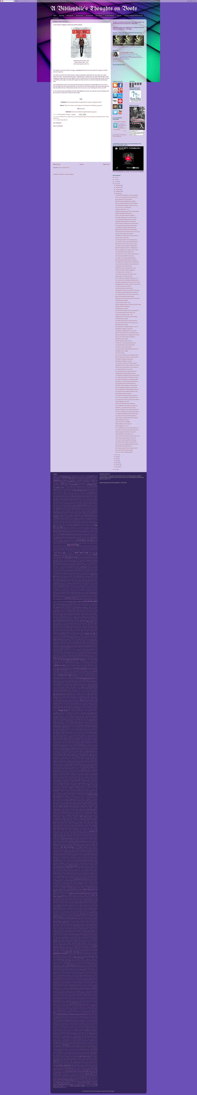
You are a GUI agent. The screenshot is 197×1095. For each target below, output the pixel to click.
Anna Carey (80, 518)
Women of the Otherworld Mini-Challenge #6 (125, 270)
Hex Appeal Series (70, 693)
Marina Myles (90, 809)
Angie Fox (82, 516)
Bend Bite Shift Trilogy (74, 538)
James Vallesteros (93, 717)
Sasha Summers (83, 914)
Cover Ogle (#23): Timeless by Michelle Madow (125, 258)
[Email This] (79, 114)
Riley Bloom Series (68, 898)
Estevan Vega (63, 650)
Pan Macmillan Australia (62, 864)
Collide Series (62, 596)
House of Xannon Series (57, 700)
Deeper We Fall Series (75, 620)
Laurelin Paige (79, 774)
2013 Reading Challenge (120, 121)
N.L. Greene (89, 839)
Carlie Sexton (79, 571)
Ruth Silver (77, 903)
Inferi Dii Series (85, 709)
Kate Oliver (66, 751)
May (117, 458)
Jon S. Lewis (69, 735)
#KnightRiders (64, 480)
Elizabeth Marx (93, 640)
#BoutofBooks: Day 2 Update (121, 338)
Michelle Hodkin (81, 826)
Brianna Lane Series (63, 560)
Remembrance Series (72, 895)
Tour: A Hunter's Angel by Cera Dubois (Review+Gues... (127, 355)
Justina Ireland (83, 116)
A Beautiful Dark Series (80, 487)
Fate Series (95, 658)
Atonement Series (66, 527)
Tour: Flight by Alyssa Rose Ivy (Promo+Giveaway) (126, 320)
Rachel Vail (59, 886)
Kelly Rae (89, 757)
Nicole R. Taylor (57, 850)
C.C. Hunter (59, 566)
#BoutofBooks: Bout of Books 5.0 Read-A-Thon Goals (127, 365)
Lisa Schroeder (76, 787)
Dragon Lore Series (75, 630)
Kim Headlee (60, 761)
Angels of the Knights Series (74, 516)
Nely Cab (66, 845)
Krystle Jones (73, 767)
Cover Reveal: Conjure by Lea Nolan (123, 286)
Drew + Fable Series (70, 633)
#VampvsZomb (55, 484)
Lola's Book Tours (83, 790)
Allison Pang (82, 503)
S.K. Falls (90, 905)
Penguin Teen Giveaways (63, 870)
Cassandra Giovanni (58, 576)
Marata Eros (93, 805)
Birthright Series (94, 541)
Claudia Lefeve (85, 593)
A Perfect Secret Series (57, 490)
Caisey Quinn (82, 567)
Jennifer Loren (83, 726)
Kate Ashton (80, 748)
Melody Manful (64, 822)
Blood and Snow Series (82, 546)
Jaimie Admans (78, 717)
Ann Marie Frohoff (63, 518)
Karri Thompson (88, 745)
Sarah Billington (93, 911)
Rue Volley (71, 902)
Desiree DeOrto (70, 623)
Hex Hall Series (77, 693)
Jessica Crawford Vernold (70, 729)
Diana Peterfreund (91, 626)
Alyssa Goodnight (73, 505)
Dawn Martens (87, 614)
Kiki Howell (85, 760)
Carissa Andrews (72, 571)
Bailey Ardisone (79, 530)
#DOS (95, 477)
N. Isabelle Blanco (82, 839)
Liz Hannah (92, 789)
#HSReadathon (56, 480)
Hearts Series (90, 685)
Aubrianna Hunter (74, 527)
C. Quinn (88, 564)
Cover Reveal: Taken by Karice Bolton (123, 347)
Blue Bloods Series (71, 549)
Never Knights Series (93, 845)
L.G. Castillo (82, 768)
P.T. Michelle (60, 863)
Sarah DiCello (67, 912)
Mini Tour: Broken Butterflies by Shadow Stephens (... (126, 203)
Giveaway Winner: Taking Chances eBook (124, 233)
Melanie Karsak (82, 818)
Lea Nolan (91, 777)
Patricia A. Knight (90, 866)
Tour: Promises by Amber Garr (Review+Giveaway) (126, 363)
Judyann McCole (82, 736)
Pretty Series (59, 877)
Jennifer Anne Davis (92, 723)
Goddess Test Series (63, 677)
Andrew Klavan (71, 512)
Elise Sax (73, 639)
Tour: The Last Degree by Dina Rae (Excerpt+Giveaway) (127, 411)
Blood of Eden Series (66, 548)
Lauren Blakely (94, 774)
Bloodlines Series (56, 549)
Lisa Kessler (81, 786)
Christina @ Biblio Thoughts (127, 52)
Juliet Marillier (55, 739)
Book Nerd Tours (73, 551)
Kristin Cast (68, 765)
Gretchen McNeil (83, 680)
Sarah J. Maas (79, 912)
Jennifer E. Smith (89, 725)
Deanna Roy (62, 617)
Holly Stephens (72, 697)
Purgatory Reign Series (73, 882)
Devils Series (79, 624)
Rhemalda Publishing (67, 896)
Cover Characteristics (68, 601)
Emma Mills (66, 646)
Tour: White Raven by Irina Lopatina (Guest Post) (125, 371)
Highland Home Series (81, 694)
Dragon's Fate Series (84, 630)
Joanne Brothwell (62, 733)
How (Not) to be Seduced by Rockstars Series (71, 700)
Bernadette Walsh (83, 538)
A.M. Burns (85, 492)
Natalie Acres (79, 842)
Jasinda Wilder (68, 720)
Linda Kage (67, 784)
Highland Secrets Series (57, 696)
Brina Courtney (70, 561)
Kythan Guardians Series (67, 768)
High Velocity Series (72, 694)
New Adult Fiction (65, 847)
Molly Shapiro (56, 834)
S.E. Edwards (69, 905)
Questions (56, 883)
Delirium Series (64, 621)
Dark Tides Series (56, 613)
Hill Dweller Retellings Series (81, 696)
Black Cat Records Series (58, 543)
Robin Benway (62, 899)
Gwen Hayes (84, 681)
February (118, 464)
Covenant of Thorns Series (57, 601)
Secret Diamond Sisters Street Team (87, 917)
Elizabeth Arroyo (56, 640)
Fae (67, 655)
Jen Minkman (61, 723)
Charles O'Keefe (78, 582)
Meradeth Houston (82, 822)
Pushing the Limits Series (83, 882)
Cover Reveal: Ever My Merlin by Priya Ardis (124, 255)
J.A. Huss (85, 713)
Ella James (75, 642)
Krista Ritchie (67, 764)
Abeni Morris (67, 495)
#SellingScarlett (78, 481)
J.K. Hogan (56, 716)
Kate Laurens (88, 749)
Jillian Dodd (68, 732)
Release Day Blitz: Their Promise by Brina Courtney (126, 243)
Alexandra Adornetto (88, 500)
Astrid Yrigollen (74, 525)
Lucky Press (62, 797)
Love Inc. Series (64, 796)
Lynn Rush (95, 799)
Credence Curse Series (78, 603)
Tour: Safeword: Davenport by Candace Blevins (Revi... (127, 379)
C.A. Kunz (93, 564)
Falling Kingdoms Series (75, 656)
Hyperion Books (57, 703)
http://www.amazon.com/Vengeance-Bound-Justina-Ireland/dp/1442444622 (83, 105)
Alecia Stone (64, 500)
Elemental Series (73, 637)
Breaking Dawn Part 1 (60, 558)
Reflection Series (56, 893)
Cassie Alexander (90, 576)
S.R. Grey (63, 906)
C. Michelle (84, 564)
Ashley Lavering (69, 524)
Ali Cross (69, 502)
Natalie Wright (94, 842)
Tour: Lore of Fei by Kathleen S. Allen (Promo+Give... (126, 397)
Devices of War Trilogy (61, 624)
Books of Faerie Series (87, 554)
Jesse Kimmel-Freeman (86, 728)
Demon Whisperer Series (81, 621)
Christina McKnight (77, 587)
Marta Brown (79, 812)
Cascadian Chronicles (85, 574)
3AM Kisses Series (71, 487)
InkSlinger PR (62, 710)
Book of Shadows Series (83, 551)
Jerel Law (71, 728)
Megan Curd (76, 816)
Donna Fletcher (56, 630)
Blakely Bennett (93, 543)
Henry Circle (74, 691)
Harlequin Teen (76, 684)
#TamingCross (69, 483)
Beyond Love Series (69, 541)
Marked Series (93, 810)
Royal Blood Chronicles (64, 902)
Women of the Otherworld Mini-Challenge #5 (125, 336)
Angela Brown (66, 513)
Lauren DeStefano (64, 776)
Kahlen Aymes (81, 741)
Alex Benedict (70, 500)
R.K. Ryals (73, 883)
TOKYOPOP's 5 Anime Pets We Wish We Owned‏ (125, 407)
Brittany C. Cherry (86, 561)
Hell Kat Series (61, 691)
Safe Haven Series (93, 906)
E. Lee (96, 633)
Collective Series (56, 596)
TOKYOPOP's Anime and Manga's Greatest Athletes (126, 385)
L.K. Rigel (87, 768)
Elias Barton (87, 637)
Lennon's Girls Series (74, 781)
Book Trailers (92, 552)
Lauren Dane (57, 776)
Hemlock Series (68, 691)
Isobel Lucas (83, 712)
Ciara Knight (66, 590)
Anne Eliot (83, 519)
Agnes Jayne (67, 499)
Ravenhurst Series (62, 889)
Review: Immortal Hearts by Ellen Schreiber (124, 296)
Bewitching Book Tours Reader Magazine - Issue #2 (126, 326)
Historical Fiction (90, 696)
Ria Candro (92, 896)
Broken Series (77, 563)
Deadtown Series (93, 616)
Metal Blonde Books (91, 823)
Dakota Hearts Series (63, 607)
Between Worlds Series (72, 540)
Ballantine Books (86, 530)
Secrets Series (61, 918)
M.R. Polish (87, 802)
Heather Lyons (84, 687)
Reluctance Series (56, 895)
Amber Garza (75, 508)
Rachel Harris (69, 885)
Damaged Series (86, 607)
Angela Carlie (80, 513)
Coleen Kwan (80, 595)
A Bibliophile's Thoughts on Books (93, 9)
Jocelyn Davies (76, 733)
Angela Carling (85, 513)
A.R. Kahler (64, 493)
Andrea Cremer (84, 511)
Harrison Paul (58, 685)
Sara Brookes (55, 911)
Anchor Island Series (76, 511)
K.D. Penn (63, 741)
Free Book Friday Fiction (68, 668)
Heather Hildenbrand (61, 687)
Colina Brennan (93, 595)
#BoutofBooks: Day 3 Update (121, 324)
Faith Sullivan (91, 655)
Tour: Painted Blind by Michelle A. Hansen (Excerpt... (126, 205)
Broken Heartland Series (69, 563)
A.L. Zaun (79, 492)
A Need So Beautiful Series (91, 489)
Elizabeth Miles (56, 642)
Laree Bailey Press (88, 771)
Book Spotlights (69, 552)
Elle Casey (80, 642)
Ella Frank (70, 642)
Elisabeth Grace (93, 637)
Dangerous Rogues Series (76, 608)
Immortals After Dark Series (91, 706)
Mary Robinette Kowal (77, 813)
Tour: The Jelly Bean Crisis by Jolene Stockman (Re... (126, 405)
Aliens (92, 502)
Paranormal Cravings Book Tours (75, 864)
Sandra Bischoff (79, 909)
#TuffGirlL (94, 483)
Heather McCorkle (56, 688)
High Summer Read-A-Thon (59, 694)
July (116, 454)
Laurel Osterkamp (73, 774)
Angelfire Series (87, 515)
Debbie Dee (65, 619)
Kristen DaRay (74, 764)
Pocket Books (75, 874)
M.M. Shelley (75, 802)
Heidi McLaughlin (63, 690)
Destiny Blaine (90, 623)
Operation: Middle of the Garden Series (81, 858)
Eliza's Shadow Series (92, 639)
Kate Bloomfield (94, 748)
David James (74, 614)
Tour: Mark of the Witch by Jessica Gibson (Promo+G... (127, 429)
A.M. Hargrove (91, 492)
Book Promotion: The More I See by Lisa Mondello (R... (127, 310)
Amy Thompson (94, 509)
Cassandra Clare (93, 574)
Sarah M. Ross (93, 912)
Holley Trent (60, 697)
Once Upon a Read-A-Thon (77, 857)
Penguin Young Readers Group (74, 870)
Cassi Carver (84, 576)
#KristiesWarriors (72, 480)
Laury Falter (74, 777)
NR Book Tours (57, 854)
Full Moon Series (63, 671)
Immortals (83, 706)
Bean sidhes (82, 534)
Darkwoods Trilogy (88, 613)
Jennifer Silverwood (56, 728)
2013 (57, 116)
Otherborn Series (63, 860)
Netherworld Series (85, 845)
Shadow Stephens (62, 922)
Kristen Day (80, 764)
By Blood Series (70, 564)
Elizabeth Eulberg (63, 640)
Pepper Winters (93, 870)
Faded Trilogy (62, 655)
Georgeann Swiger (82, 672)
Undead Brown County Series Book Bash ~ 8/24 (125, 268)
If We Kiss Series (64, 704)
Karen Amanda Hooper (76, 742)
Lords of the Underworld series (89, 792)
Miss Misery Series (62, 832)
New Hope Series (93, 847)
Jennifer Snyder (65, 728)
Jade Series (64, 717)
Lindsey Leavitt (57, 786)
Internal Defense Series (80, 710)
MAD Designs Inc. (56, 803)
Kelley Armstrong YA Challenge (86, 755)
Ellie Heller (75, 643)
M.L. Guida (63, 802)
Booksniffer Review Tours (71, 555)
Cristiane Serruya (60, 604)
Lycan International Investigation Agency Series (70, 799)
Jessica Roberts (63, 730)
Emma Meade (60, 646)
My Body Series (85, 838)
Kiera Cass (73, 760)
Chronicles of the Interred (57, 590)
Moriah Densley (77, 835)
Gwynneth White (91, 681)
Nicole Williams (71, 850)
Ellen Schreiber (63, 643)
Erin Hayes (72, 649)
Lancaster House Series (79, 771)
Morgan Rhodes (63, 835)
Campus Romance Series (71, 570)
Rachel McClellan (91, 885)
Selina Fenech (76, 918)
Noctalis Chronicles (62, 853)
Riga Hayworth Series (60, 898)
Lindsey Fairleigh (94, 784)
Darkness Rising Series (65, 613)
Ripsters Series (76, 898)
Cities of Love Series (61, 592)
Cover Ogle (78, 601)
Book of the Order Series (93, 551)
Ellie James (80, 643)
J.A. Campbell (68, 713)
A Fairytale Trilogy (66, 489)
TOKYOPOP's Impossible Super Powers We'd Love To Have (127, 282)
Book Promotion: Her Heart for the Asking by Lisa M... (127, 332)
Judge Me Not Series (63, 736)
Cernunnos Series (82, 580)
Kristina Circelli (75, 765)
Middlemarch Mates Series (88, 828)
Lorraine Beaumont (70, 793)
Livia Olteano (69, 789)
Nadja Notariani (86, 841)
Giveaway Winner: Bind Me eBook (122, 306)
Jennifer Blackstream (65, 725)
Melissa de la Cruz (71, 819)
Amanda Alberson (90, 505)
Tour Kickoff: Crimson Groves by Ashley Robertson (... (126, 241)
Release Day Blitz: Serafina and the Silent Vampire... (126, 229)
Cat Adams (73, 577)
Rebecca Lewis (85, 890)
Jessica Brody (62, 729)
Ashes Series (55, 524)
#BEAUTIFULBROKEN (56, 477)
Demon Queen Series (71, 621)
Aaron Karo (79, 493)
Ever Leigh (73, 653)
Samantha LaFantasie (92, 908)
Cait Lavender (88, 567)
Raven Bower (55, 889)
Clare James (68, 593)
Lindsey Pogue (63, 786)
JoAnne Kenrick (69, 733)
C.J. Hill (87, 566)
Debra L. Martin (87, 619)
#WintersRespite (74, 484)
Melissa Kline (91, 819)
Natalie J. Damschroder (87, 842)
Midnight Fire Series (64, 829)
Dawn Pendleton (60, 616)
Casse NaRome (77, 576)
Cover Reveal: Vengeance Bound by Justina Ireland (126, 225)
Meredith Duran (71, 823)
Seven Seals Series (90, 919)
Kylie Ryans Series (87, 767)
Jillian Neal (74, 732)
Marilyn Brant (68, 809)
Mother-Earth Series (93, 835)
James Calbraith (85, 717)
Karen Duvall (62, 744)
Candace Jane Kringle (88, 570)
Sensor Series (90, 918)
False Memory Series (92, 656)
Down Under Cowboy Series (65, 630)
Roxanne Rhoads (94, 901)
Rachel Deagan (55, 885)
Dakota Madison (78, 607)
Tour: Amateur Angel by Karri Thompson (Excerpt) (126, 448)
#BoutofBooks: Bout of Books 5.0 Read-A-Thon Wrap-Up (127, 284)
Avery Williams (66, 528)
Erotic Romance (86, 649)
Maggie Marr (79, 803)
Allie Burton (61, 503)
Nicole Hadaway (94, 848)
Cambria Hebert (78, 568)
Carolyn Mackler (91, 573)
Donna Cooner (93, 629)
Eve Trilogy (68, 653)
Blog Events (70, 116)
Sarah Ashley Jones (78, 911)
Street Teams (98, 15)
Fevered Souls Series (58, 661)
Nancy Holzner (59, 842)
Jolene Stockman (63, 735)
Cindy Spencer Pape (73, 590)
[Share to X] (82, 114)
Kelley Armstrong (74, 755)
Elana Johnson (78, 636)
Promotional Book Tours (78, 879)
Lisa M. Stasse (87, 786)
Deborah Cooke (72, 619)
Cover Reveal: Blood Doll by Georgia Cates (124, 251)
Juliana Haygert (63, 738)
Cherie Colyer (90, 583)
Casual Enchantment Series (64, 577)
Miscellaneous (92, 831)
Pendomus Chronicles (89, 869)
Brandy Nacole (91, 557)
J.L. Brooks (65, 716)
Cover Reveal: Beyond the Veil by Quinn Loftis (125, 312)
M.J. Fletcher (89, 800)
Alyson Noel (65, 505)
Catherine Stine (62, 579)
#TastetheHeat (75, 483)
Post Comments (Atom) (64, 167)
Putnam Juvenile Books (93, 882)
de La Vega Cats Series (75, 616)
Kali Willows (55, 742)
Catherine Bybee (56, 579)
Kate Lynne (61, 751)
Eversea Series (93, 653)
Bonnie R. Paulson (66, 551)
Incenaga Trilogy (59, 709)
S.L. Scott (95, 905)
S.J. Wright (80, 905)
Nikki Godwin (76, 851)
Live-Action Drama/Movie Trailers (59, 789)
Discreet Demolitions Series (85, 627)
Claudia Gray (79, 593)
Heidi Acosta (55, 690)
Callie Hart (94, 567)
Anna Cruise (85, 518)
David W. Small (80, 614)
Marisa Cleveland (62, 810)
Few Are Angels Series (67, 661)
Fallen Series (67, 656)
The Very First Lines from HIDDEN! (122, 421)
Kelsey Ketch (61, 758)
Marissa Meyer (75, 810)
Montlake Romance (87, 834)
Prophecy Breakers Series (91, 879)
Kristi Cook (93, 764)
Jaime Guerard (71, 717)
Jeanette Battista (92, 720)
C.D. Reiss (64, 566)
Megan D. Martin (83, 816)
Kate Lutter (55, 751)
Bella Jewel (67, 538)
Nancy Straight (72, 842)
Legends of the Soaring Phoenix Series (63, 780)
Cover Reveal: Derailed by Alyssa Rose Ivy (124, 288)
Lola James (77, 790)
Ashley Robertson (76, 524)
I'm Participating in (109, 15)
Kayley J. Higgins (89, 754)
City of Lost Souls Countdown (73, 592)
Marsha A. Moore (72, 812)
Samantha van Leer (65, 909)
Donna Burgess (87, 629)
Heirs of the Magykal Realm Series (75, 690)
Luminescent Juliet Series (90, 797)
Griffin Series (90, 680)
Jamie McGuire (69, 719)
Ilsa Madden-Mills (85, 704)
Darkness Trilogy (80, 613)
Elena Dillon (81, 637)
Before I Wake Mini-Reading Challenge (86, 537)
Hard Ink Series (57, 684)
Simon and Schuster (91, 116)
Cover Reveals (77, 116)
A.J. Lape (63, 492)
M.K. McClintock (57, 802)
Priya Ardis (88, 877)
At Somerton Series (82, 525)
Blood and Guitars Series (93, 545)
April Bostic (89, 521)
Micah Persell (60, 825)
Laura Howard (77, 773)
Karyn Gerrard (94, 745)
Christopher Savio (65, 589)
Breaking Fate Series (79, 558)
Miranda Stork (85, 831)
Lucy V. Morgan (75, 797)
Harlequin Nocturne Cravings (67, 684)
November (118, 187)
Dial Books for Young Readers (65, 626)
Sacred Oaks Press (80, 906)
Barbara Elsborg (94, 531)
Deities (81, 620)
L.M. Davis (92, 768)
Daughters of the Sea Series (64, 614)
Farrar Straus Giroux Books (67, 658)
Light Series (80, 783)
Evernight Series (87, 653)
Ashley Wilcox (84, 524)
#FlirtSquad (80, 478)
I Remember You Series (92, 703)
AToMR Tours (86, 64)
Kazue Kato (95, 754)
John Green (94, 733)
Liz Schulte (61, 790)
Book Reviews (58, 553)
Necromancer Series (81, 844)
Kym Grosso (95, 767)
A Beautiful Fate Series (91, 487)
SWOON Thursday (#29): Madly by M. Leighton (125, 201)
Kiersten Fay (79, 760)
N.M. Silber (94, 839)
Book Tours (79, 553)
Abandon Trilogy (85, 493)
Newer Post (56, 164)
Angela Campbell (73, 513)
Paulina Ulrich (59, 869)
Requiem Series (87, 895)
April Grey (94, 521)
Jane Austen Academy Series (78, 719)
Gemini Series (60, 672)
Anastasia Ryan (57, 511)
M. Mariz (73, 800)
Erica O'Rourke (66, 649)
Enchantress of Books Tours (90, 646)
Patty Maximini (89, 867)
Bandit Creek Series (63, 531)
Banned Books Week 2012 (85, 531)
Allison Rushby (88, 503)
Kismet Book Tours (72, 762)
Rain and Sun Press (80, 886)
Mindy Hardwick (86, 829)
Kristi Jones (55, 765)
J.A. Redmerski (92, 713)
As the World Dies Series (79, 522)
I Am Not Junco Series (83, 703)
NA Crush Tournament (57, 841)
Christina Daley (88, 586)
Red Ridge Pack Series (72, 892)
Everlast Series (79, 653)
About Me (61, 15)
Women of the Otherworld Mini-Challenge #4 (125, 403)
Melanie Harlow (76, 818)
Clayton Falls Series (93, 593)
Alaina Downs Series (90, 499)
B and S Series (78, 528)
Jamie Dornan (55, 719)
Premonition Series (86, 876)
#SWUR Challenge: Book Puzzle (122, 419)
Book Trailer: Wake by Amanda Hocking (124, 450)
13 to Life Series (65, 486)
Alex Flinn (76, 500)
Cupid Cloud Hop (87, 604)
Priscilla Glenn (75, 877)
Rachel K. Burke (83, 885)
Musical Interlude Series (66, 838)
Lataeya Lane (95, 771)
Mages (75, 803)
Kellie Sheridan (64, 757)
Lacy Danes (88, 770)
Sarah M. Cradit (86, 912)
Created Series (64, 603)
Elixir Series (85, 639)
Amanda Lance (80, 506)
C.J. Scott (91, 566)
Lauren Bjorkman (87, 774)
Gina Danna (92, 674)
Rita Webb (87, 898)
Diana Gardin (79, 626)
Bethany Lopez (63, 540)
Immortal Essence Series (67, 706)
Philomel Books (85, 873)
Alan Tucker (59, 500)
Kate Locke (94, 749)
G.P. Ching (73, 671)
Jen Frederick (85, 722)
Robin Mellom (75, 899)
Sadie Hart (86, 906)
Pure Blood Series (65, 882)
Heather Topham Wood (72, 688)
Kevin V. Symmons (67, 760)
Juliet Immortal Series (92, 738)
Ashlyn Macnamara (92, 524)
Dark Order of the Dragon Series (66, 611)
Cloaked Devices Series (59, 595)
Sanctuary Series (72, 909)
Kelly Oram (84, 757)
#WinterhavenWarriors (64, 484)
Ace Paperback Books (60, 496)
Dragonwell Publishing (71, 632)
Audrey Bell (87, 527)
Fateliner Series (57, 659)
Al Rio (85, 499)
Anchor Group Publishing (66, 511)
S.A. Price (64, 905)
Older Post (106, 164)
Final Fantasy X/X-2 (78, 662)
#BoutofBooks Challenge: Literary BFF (123, 361)
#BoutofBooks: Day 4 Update (121, 318)
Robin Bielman (69, 899)
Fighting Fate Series (69, 662)
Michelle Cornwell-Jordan (62, 826)
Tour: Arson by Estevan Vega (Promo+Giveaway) (125, 440)
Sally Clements (69, 908)
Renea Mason (80, 895)
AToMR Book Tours (63, 116)
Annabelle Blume (77, 519)
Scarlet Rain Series (61, 915)
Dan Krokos (92, 607)
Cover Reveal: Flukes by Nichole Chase (123, 266)
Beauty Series (59, 537)
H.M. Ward (59, 682)
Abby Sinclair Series (60, 495)
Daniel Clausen (93, 608)
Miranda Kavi (71, 831)
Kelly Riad (94, 757)
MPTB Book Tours (65, 836)
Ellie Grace (69, 643)
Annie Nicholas (55, 521)
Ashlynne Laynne (56, 525)
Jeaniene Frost (56, 722)
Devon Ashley (93, 624)
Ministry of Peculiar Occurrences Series (60, 831)
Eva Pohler (88, 652)
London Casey (90, 790)
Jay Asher (81, 720)
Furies (69, 671)
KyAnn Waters (79, 767)
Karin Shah (75, 745)
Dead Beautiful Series (85, 616)
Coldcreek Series (74, 595)
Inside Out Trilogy (71, 710)
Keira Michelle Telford (58, 755)
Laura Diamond (71, 773)
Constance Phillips (60, 598)
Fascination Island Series (87, 658)
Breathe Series (86, 558)
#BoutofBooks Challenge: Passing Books (124, 359)
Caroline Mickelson (83, 573)
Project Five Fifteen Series (59, 879)
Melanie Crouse (69, 818)
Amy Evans (69, 509)
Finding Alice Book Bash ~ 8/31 (122, 209)
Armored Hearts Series (69, 522)
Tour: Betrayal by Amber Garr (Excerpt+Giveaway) (126, 239)
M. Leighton (67, 800)
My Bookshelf (89, 15)
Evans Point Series (56, 653)
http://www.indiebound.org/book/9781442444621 (84, 111)
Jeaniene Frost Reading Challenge (67, 722)
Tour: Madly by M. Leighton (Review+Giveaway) (125, 227)
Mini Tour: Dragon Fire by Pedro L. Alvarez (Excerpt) (126, 357)
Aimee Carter (72, 499)
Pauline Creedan (67, 869)
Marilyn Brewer (75, 809)
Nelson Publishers (60, 845)
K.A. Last (86, 739)
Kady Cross (75, 741)
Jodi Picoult (89, 733)
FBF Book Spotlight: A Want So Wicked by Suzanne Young (128, 304)
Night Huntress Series (86, 850)
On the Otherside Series (64, 857)
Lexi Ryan (60, 783)
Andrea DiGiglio (92, 511)
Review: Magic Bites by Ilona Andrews (123, 393)
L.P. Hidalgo (74, 770)
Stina (119, 123)
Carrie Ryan (70, 574)
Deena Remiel (67, 620)
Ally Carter (94, 503)
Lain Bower (66, 771)
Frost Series (93, 669)
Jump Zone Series (63, 739)
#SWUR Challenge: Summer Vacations (123, 423)
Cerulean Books (88, 580)
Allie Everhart (67, 503)
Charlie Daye (94, 582)
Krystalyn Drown (67, 767)
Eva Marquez (82, 652)
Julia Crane (95, 736)
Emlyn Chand (85, 645)
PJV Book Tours (61, 874)
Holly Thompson (79, 697)
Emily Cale (62, 645)
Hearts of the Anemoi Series (81, 685)
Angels (55, 516)
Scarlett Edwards (70, 915)
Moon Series (94, 834)
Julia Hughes (57, 738)
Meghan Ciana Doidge (61, 818)
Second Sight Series (76, 917)
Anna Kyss (59, 519)
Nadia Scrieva (79, 841)
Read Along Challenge (77, 889)
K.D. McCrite (59, 741)
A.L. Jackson (74, 492)
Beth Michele (95, 538)
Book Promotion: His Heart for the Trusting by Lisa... (126, 322)
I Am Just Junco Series (73, 703)
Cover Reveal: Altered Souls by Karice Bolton (125, 344)
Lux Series (58, 799)
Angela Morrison (56, 515)
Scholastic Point (85, 915)
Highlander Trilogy (66, 696)
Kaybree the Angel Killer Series (64, 754)
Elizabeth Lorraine (85, 640)
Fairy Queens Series (83, 655)
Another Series (68, 521)
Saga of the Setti (63, 908)
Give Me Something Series (87, 675)
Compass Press (68, 596)
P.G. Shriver (88, 861)
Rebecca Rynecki (57, 892)
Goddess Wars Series (72, 677)
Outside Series (76, 861)
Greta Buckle (76, 680)
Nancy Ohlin (65, 842)
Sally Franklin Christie (77, 908)
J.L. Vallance (76, 716)
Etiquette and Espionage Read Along (66, 652)
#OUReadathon (62, 481)
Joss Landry (88, 735)
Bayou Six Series (56, 534)
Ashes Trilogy (61, 524)
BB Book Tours (63, 534)
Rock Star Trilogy (83, 899)
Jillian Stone (80, 732)
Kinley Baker (89, 761)
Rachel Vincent (66, 886)
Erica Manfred (59, 649)
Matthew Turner (71, 815)
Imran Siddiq (76, 707)
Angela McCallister (93, 513)
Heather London (76, 687)
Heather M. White (92, 687)
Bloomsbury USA (64, 549)
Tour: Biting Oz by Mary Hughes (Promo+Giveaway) (126, 292)
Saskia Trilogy (90, 914)
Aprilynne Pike (55, 522)
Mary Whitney (85, 813)
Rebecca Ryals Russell (93, 890)
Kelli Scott (59, 757)
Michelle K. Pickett (89, 826)
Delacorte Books (93, 620)
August (117, 193)
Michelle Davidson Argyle (72, 826)
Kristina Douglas (82, 765)
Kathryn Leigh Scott (68, 752)
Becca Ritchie (66, 537)
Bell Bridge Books (60, 538)
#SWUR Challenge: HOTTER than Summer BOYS (125, 432)
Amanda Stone (87, 506)
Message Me (70, 15)
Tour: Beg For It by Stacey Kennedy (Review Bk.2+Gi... (126, 381)
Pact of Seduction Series (68, 863)
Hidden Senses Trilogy (85, 693)
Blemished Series (63, 545)
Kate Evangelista (65, 749)
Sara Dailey (66, 911)
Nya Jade (63, 854)
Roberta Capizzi (56, 899)
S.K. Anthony (85, 905)
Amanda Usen (93, 506)
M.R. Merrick (81, 802)
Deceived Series (60, 620)
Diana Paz (84, 626)
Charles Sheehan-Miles (86, 582)
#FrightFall (86, 478)
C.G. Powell (69, 566)
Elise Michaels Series (66, 639)
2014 (115, 179)
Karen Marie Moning (77, 744)
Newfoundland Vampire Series (58, 848)
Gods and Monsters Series (92, 677)
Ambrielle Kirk (88, 508)
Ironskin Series (62, 712)
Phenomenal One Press (61, 873)
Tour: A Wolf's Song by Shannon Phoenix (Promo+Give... (127, 436)
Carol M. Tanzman (56, 573)
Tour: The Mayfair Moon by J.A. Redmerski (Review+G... (127, 427)
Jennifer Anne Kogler (56, 725)
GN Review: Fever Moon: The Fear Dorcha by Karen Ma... (127, 298)
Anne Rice (94, 519)
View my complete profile (118, 61)
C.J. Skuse (95, 566)
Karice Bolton (63, 745)
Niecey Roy (78, 850)
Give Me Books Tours (75, 675)
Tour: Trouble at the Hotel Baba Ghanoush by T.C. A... (127, 278)
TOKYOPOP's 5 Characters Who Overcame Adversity (126, 235)
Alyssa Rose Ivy (80, 505)
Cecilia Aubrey (93, 579)
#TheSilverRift (82, 483)
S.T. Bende (68, 906)
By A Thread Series (62, 564)
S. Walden (59, 905)
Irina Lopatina (55, 712)
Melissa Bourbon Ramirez (62, 819)
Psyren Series (77, 880)
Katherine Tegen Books (80, 751)
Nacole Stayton (64, 841)
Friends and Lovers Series (73, 669)
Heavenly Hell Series (81, 688)
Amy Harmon (75, 509)
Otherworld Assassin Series (72, 860)
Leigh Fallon (74, 780)
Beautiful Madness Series (57, 535)
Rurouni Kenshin (93, 902)
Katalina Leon (74, 748)
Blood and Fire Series (83, 545)
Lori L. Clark (63, 793)
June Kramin (69, 739)
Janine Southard (60, 720)
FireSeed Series (93, 662)
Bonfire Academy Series (57, 551)
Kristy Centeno (59, 767)
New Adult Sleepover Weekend (80, 847)
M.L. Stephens (69, 802)
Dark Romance (85, 611)
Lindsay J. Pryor (80, 784)
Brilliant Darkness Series (61, 561)
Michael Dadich (67, 825)
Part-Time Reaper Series (81, 866)
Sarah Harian (73, 912)
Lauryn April (80, 777)
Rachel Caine (94, 883)
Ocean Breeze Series (76, 854)
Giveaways (56, 18)
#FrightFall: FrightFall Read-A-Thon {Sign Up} (125, 221)
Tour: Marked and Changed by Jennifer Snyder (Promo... (127, 375)
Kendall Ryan (74, 758)
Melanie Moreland (90, 818)
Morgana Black (70, 835)
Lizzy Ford (72, 790)
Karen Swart (85, 744)
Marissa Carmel (69, 810)
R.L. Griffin (79, 883)
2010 (84, 486)
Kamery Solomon (62, 742)
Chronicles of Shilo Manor (91, 589)
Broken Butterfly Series (58, 563)
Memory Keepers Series (73, 822)
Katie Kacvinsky (76, 752)
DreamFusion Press (87, 632)
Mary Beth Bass (91, 812)
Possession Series (79, 876)
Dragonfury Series (56, 632)
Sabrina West (73, 906)
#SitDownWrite (86, 481)
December (118, 185)
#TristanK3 (88, 483)
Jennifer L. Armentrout (61, 726)
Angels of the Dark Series (63, 516)
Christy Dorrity (72, 589)
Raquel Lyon (84, 887)
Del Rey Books (86, 620)
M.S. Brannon (93, 802)
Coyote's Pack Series (56, 603)
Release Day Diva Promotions (76, 893)
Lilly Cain (91, 783)
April (117, 460)
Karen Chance (93, 742)
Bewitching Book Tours (83, 540)
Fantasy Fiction (56, 658)
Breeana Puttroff (93, 558)
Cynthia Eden (63, 605)
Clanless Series (55, 593)
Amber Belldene (63, 508)
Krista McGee (61, 764)
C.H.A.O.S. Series (75, 566)
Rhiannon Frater (76, 896)
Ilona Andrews (71, 704)
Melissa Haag (84, 819)
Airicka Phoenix (79, 499)
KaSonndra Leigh (84, 746)
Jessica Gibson (79, 729)
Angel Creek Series (59, 513)
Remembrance (63, 895)
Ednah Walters (65, 636)
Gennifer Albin (74, 672)
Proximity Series (63, 880)
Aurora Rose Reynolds (57, 528)
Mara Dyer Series (87, 805)
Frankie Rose (59, 668)
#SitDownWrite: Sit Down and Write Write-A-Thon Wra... (127, 231)
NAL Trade (92, 841)
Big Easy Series (87, 541)
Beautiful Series (76, 535)
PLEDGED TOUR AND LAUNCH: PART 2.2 (123, 340)
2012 (115, 183)
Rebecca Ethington (71, 890)
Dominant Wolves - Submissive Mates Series (75, 629)
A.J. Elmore (59, 492)
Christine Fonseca (85, 587)
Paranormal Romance (70, 866)
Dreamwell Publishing (62, 633)
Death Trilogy (59, 619)
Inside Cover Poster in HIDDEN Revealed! (123, 452)
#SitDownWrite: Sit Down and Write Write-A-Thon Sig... (127, 290)
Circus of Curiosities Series (83, 590)
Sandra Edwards (87, 909)
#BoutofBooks (65, 477)
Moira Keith (89, 832)
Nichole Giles (82, 848)
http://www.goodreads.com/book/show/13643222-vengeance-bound (84, 102)
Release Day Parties (91, 893)
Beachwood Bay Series (74, 534)
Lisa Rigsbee (70, 787)
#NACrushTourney (87, 480)
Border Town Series (82, 555)
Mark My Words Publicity (84, 810)
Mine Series (93, 829)
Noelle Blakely (69, 853)
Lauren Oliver (84, 776)
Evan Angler (94, 652)
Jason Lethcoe (75, 720)
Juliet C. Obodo (84, 738)
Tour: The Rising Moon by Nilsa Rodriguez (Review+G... (127, 389)
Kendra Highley (81, 758)
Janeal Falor (91, 719)
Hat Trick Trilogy (65, 685)
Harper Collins (90, 684)
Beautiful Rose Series (67, 535)
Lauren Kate (70, 776)
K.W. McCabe (69, 741)
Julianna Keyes (70, 738)
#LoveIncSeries (79, 480)
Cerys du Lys (95, 580)
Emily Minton (72, 645)
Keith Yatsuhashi (67, 755)
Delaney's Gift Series (56, 621)
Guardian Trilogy (78, 681)
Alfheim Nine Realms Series (61, 502)
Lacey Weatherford (81, 770)
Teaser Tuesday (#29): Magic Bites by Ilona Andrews (126, 417)
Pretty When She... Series (66, 877)
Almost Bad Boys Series (57, 505)
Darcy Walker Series (84, 610)
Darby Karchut (77, 610)
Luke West (82, 797)
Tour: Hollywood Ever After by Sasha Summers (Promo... (127, 399)
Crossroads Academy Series (70, 604)
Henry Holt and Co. (81, 691)
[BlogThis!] (81, 114)
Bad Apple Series (64, 530)
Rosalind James (87, 901)
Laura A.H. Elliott (57, 773)
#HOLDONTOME (93, 478)
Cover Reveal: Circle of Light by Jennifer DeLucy (125, 342)
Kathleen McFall (89, 751)
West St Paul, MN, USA (62, 119)
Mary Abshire (85, 812)
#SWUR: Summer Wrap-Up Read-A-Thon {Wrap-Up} (126, 367)
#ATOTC (82, 475)
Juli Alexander (89, 736)
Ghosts (86, 674)
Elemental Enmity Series (64, 637)
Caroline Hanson (76, 573)
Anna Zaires (70, 519)
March (117, 462)
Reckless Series (64, 892)
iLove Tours (77, 704)
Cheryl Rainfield (61, 584)
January (117, 466)
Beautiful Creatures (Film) (91, 534)
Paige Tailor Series (84, 863)
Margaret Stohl (84, 806)
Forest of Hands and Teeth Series (87, 665)
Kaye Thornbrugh (82, 754)
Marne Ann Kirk (56, 812)
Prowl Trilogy (55, 880)
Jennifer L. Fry (70, 726)
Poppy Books (72, 876)
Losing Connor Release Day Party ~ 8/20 (124, 314)
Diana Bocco (73, 626)
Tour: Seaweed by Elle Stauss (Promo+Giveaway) (125, 219)
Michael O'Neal (81, 825)
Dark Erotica (92, 610)
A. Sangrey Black (92, 490)
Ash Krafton (87, 522)
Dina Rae (76, 627)
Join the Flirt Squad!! (119, 353)
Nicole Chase (88, 848)
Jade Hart (59, 717)
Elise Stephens (78, 639)
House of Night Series (91, 698)
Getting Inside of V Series (79, 674)
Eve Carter (63, 653)
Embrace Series (55, 645)
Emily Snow (79, 645)
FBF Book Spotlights (65, 659)
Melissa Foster (78, 819)
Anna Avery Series (72, 518)
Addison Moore (82, 496)
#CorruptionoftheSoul (89, 477)
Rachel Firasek (62, 885)
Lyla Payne (82, 799)
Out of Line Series (60, 861)
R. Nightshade (67, 883)
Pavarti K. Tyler (73, 869)
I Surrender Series (56, 704)
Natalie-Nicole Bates (57, 844)
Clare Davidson (62, 593)
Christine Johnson (94, 587)
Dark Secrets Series (92, 611)
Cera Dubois (75, 580)
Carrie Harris (64, 574)
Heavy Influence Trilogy (91, 688)
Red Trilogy (80, 892)
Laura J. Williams (85, 773)
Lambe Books (71, 771)
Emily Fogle (67, 645)
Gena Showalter (67, 672)
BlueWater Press (93, 549)
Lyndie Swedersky (88, 799)
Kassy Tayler (62, 748)
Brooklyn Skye (55, 564)
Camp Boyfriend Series (60, 570)
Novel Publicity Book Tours (92, 853)
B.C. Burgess (93, 528)
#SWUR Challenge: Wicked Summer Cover (124, 434)
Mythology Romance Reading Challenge (70, 839)
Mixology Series (83, 832)
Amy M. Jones (88, 509)
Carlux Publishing (86, 571)
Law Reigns (86, 777)
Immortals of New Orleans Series (59, 707)
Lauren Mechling (77, 776)
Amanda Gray (65, 506)
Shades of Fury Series (70, 921)
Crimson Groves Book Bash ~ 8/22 (122, 302)
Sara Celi (60, 911)
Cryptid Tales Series (79, 604)
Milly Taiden (72, 829)
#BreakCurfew (73, 477)
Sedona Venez (68, 918)
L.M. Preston (59, 770)
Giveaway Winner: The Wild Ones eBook (123, 276)
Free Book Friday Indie (79, 668)
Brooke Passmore (93, 563)
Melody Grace (56, 822)
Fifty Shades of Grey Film (84, 661)
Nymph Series (68, 854)
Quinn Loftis (61, 883)
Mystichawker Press (56, 839)
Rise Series (82, 898)
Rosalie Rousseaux (79, 901)
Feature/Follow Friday (77, 659)
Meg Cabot (64, 816)
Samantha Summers (56, 909)
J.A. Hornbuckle (74, 713)
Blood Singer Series (84, 548)
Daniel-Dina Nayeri (56, 610)
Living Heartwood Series (78, 789)
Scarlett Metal (77, 915)
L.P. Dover (69, 770)
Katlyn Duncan (93, 752)
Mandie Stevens (65, 805)
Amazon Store (79, 15)
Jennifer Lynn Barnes (92, 726)
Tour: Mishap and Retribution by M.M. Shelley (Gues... (126, 413)
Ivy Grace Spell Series (91, 712)
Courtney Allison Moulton (76, 599)
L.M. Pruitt (64, 770)
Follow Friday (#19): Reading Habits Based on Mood (126, 444)
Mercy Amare (90, 822)
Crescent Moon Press (87, 603)
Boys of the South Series (82, 557)
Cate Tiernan (94, 577)
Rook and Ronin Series (57, 901)
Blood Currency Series (92, 546)
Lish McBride (88, 787)
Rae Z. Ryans (73, 886)
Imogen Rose (70, 707)
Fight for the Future (93, 661)
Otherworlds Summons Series (84, 860)
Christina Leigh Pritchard (68, 587)
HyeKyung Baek (94, 701)
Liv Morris (94, 787)
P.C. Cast (82, 861)
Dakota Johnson (71, 607)
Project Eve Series (94, 877)
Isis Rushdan (76, 712)
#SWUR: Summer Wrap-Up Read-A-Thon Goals (125, 438)
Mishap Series (55, 832)
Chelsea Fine (63, 583)
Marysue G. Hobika (92, 813)
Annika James (62, 521)
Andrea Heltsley (56, 512)
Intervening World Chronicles (91, 710)
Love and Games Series (61, 794)
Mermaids (77, 823)
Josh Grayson (82, 735)
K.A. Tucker (92, 739)
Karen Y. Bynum (91, 744)
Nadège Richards (72, 841)
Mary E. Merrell (62, 813)
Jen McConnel (92, 722)
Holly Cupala (66, 697)
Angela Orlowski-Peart (64, 515)
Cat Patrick (88, 577)
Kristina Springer (89, 765)
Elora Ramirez (86, 643)
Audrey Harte (93, 527)
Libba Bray (75, 783)
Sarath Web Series (63, 914)
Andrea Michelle (64, 512)
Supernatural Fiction (100, 116)
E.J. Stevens (62, 634)
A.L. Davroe (69, 492)
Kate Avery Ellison (87, 748)
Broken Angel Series (93, 561)
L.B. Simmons (75, 768)
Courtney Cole (87, 599)
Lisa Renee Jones (63, 787)
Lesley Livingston (83, 781)
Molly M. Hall (95, 832)
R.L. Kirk (88, 883)
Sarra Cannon (70, 914)
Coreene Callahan (94, 598)
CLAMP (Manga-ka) (92, 592)
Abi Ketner (81, 495)
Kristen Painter (87, 764)
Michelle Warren (69, 828)
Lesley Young (90, 781)
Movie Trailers (57, 836)
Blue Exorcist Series (79, 549)
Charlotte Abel (56, 583)
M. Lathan (61, 800)
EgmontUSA (72, 636)
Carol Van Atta (69, 573)
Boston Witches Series (91, 555)
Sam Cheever (85, 908)
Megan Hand (91, 816)
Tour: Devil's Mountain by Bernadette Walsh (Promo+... (127, 349)
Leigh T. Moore (81, 780)
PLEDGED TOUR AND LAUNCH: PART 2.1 (123, 446)
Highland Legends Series (91, 694)
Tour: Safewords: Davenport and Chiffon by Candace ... (127, 377)
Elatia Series (85, 636)
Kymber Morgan (57, 768)
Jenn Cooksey (68, 723)
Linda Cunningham (60, 784)
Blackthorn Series (86, 543)
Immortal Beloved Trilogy (57, 706)
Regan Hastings (64, 893)
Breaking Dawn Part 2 (69, 558)
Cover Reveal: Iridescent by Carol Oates (123, 369)
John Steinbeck (55, 735)
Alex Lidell (82, 500)
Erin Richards (78, 649)
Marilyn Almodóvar (61, 809)
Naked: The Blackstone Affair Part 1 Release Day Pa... (126, 247)
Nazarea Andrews (72, 844)
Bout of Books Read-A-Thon (69, 557)
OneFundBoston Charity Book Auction (59, 858)
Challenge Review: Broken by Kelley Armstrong (125, 373)
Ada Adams (68, 496)
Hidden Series (93, 693)
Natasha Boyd (65, 844)
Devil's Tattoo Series (71, 624)
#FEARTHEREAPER (71, 478)
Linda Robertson (73, 784)
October (118, 189)
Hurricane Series (82, 701)
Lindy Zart (70, 786)
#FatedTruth (64, 478)
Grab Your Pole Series (62, 680)
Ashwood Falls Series (65, 525)
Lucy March (68, 797)
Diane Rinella (59, 627)
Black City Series (67, 543)
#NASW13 (93, 480)
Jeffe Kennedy (78, 722)
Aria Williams (62, 522)
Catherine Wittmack (70, 579)
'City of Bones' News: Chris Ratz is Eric (123, 272)
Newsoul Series (68, 848)
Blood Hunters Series (57, 548)
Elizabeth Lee (78, 640)
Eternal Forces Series (71, 650)
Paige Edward (76, 863)
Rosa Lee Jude (72, 901)
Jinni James (86, 732)
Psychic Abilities (70, 880)
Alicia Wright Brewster (85, 502)
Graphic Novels (69, 680)
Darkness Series (73, 613)
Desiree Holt (76, 623)
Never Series (56, 847)
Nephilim (78, 845)
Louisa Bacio (89, 793)
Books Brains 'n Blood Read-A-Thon (75, 554)
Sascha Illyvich (76, 914)
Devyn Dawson (55, 626)
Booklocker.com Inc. (56, 554)
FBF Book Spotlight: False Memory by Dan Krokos (126, 387)
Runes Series (77, 902)
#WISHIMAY (83, 484)
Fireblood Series (86, 662)
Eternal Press (90, 650)
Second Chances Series (66, 917)
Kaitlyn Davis (94, 741)
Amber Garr (69, 508)
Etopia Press (76, 652)
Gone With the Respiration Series (69, 678)
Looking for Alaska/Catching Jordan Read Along (73, 792)
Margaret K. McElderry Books (65, 806)
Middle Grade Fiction (78, 828)
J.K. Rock (60, 716)
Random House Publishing (68, 887)
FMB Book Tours (58, 665)
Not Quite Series (84, 853)
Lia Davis (65, 783)
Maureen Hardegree (79, 815)
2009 (80, 486)
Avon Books (72, 528)
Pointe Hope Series (90, 874)
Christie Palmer (66, 586)
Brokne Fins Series (85, 563)
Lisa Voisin (83, 787)
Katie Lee (81, 752)
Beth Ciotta (89, 538)
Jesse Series (94, 728)
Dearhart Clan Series (69, 617)
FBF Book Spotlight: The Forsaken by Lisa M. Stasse (126, 249)
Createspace (70, 603)
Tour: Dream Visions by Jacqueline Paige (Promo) (125, 415)
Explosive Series (56, 655)
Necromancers (88, 844)
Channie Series (63, 582)
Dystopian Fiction (89, 633)
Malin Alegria (59, 805)
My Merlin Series (93, 838)
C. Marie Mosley (78, 564)
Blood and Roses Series (71, 546)
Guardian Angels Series (63, 681)
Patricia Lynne (74, 867)
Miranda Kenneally (78, 831)
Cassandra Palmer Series (68, 576)
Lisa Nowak (57, 787)
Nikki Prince (82, 851)
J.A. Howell (80, 713)
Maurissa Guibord (94, 815)
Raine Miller (87, 886)
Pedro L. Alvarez (81, 869)
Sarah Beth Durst (86, 911)
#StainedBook (93, 481)
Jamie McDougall (62, 719)
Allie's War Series (75, 503)
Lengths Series (66, 781)
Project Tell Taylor (68, 879)
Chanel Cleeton (56, 582)
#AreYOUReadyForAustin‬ (64, 475)
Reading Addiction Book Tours (90, 889)
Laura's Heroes (65, 774)
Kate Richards (72, 751)
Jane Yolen (86, 719)
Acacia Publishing (87, 495)
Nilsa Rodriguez (88, 851)
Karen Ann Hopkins (85, 742)
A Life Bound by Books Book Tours (78, 489)
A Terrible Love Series (67, 490)
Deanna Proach (55, 617)
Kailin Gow (87, 741)
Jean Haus (86, 720)
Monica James (63, 834)
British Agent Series (78, 561)
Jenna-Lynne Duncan (83, 723)
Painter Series (91, 863)
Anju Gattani (94, 516)
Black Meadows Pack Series (77, 543)
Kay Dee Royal (55, 754)
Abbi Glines (91, 493)
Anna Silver (65, 519)
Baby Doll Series (56, 530)
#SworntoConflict (56, 483)
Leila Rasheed (59, 781)
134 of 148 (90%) (116, 129)
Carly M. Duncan (93, 571)
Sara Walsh (71, 911)
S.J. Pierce (75, 905)
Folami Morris (67, 665)
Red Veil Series (87, 892)
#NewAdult (55, 481)
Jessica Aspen (55, 729)
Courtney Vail (94, 599)
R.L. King (84, 883)
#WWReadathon (90, 484)
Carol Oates (63, 573)
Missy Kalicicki (76, 832)
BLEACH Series (55, 545)
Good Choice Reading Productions (83, 678)
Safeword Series (56, 908)
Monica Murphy (70, 834)
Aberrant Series (74, 495)
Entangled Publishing (64, 647)
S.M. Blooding (57, 906)
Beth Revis (56, 540)
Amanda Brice (59, 506)
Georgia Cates (89, 672)
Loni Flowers (61, 792)
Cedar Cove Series (69, 580)
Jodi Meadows (82, 733)
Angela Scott (72, 515)
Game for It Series (79, 671)
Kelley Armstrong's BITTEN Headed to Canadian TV (126, 260)
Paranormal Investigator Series (58, 866)
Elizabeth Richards (63, 642)
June (117, 456)
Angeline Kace (94, 515)
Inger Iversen (91, 709)
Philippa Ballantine (69, 873)
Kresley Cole (55, 764)
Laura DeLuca (64, 773)
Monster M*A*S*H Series (78, 834)
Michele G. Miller (88, 825)
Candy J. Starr (58, 571)
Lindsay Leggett (87, 784)
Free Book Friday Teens (60, 669)
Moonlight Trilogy (56, 835)
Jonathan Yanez (75, 735)
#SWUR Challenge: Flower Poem (122, 401)
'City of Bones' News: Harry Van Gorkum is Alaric (126, 274)
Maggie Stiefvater (86, 803)
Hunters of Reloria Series (73, 701)
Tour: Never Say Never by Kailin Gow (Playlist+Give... (126, 245)
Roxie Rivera (56, 902)
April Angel (84, 521)
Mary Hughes (69, 813)
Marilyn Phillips (83, 809)
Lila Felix (86, 783)
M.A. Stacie (84, 800)
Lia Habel (70, 783)
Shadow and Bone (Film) (80, 921)
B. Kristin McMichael (86, 528)
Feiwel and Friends (88, 659)
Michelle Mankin (61, 828)
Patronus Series (82, 867)
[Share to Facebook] (84, 114)
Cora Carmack (81, 598)
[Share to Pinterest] (85, 114)
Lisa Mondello (94, 786)
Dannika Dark (70, 610)
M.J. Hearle (95, 800)
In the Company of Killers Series (86, 707)
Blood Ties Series (92, 548)
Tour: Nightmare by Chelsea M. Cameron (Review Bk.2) (127, 262)
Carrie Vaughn (77, 574)
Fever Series (95, 659)
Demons (88, 621)
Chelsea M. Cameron (71, 583)
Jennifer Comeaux (74, 725)
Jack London (82, 716)
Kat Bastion (68, 748)
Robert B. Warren (93, 898)
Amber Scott (82, 508)
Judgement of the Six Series (73, 736)
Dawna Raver (67, 616)
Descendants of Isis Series (61, 623)
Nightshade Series (68, 851)
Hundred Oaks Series (89, 700)
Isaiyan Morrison (70, 712)
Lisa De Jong (75, 786)
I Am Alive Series (65, 703)
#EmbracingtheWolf (56, 478)
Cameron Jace (85, 568)
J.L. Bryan (71, 716)
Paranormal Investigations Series (90, 864)
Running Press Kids (85, 902)
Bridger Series (82, 560)
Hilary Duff (72, 696)
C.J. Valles (55, 567)
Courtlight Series (67, 599)
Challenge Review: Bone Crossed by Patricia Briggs (126, 316)
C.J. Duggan (82, 566)
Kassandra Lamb (56, 748)
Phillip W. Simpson (77, 873)
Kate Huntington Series (81, 749)
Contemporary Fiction (70, 598)
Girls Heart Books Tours (63, 675)
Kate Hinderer (72, 749)
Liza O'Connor (66, 790)
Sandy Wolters (93, 909)
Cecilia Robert (61, 580)
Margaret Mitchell (76, 806)
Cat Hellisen (78, 577)
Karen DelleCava (56, 744)
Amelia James (95, 508)
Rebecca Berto (63, 890)
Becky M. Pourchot (74, 537)
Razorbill (69, 889)
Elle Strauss (92, 642)
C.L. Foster (61, 567)
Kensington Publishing (90, 758)
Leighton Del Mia (89, 780)
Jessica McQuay (93, 729)
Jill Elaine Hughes (61, 732)
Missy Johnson (69, 832)
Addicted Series (74, 496)
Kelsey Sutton (68, 758)
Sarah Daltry (61, 912)
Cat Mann (83, 577)
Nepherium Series (72, 845)
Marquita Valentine (64, 812)
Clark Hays (74, 593)
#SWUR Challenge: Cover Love (121, 425)
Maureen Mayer (87, 815)
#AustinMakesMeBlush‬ (91, 475)
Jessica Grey (87, 729)
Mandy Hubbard (79, 805)
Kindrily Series (73, 761)
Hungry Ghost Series (64, 701)
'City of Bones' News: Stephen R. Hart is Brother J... (126, 442)
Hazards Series (72, 685)
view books (125, 130)
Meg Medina (70, 816)
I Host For (119, 15)
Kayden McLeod (74, 754)
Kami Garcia (68, 742)
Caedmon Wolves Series (74, 567)
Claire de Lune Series (84, 592)
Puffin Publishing (84, 880)
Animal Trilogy (87, 516)
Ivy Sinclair (63, 713)
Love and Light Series (72, 794)
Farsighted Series (78, 658)
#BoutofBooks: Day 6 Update (121, 300)
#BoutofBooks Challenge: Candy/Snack (123, 328)
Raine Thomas (93, 886)
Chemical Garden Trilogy (82, 583)
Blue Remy (87, 549)
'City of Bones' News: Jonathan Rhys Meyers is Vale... (126, 391)
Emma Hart (92, 645)
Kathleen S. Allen (60, 752)
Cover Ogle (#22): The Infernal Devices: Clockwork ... (126, 395)
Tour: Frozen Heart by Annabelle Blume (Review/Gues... (127, 280)
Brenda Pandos (55, 560)
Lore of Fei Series (56, 793)
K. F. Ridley (82, 739)
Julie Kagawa (77, 738)
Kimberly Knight (67, 761)
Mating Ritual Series (56, 815)
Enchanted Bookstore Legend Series (76, 646)
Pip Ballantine (91, 873)
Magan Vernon (69, 803)
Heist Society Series (86, 690)
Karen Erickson (68, 744)
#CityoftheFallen (80, 477)
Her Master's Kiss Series (90, 691)
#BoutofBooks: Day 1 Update (121, 351)
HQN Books (82, 700)
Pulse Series (90, 880)
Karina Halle (81, 745)
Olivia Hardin (71, 855)
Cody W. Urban (66, 595)
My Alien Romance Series (76, 838)
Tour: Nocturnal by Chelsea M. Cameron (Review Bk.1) (127, 264)
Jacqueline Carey (89, 716)
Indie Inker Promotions (76, 709)
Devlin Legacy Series (86, 624)
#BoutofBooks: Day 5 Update (121, 308)
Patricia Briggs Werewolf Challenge (64, 867)
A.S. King (68, 493)
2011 (115, 469)
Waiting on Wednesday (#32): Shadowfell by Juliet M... (127, 409)
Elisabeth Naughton (57, 639)
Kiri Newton (95, 761)
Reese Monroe (93, 892)
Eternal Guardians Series (82, 650)
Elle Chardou (85, 642)
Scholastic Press (92, 915)
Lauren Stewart (91, 776)
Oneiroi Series (70, 858)
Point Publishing (83, 874)
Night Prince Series (60, 851)
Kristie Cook (61, 765)
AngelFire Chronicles (79, 515)
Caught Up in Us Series (86, 579)
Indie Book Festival (67, 709)
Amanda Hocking (72, 506)
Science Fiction (56, 917)
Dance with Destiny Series (66, 608)
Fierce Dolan (76, 661)
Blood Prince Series (75, 548)
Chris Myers (59, 586)
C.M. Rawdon (66, 567)
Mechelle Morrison (57, 816)
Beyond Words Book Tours (79, 541)
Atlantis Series (89, 525)
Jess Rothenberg (77, 728)
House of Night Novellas (80, 698)
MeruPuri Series (83, 823)
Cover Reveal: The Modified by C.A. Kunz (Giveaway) (126, 195)
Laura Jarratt (91, 773)
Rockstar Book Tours (91, 899)
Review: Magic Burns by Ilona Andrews (123, 199)
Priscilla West (82, 877)
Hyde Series (88, 701)
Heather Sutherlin (64, 688)
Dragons (63, 632)
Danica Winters (86, 608)
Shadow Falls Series (89, 921)
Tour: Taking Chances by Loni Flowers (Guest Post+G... (127, 294)
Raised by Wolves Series (57, 887)
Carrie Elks (58, 574)
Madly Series (62, 803)
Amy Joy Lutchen (81, 509)
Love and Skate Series (81, 794)
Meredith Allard (64, 823)
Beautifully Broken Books (84, 535)
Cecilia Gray (55, 580)
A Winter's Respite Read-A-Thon (79, 490)
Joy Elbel (92, 735)
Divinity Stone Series (61, 629)
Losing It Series (83, 793)
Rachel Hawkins (76, 885)
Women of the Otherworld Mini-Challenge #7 (125, 215)
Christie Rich (73, 586)
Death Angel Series (77, 617)
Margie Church (91, 806)
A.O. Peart (59, 493)
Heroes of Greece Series (61, 693)
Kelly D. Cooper (71, 757)
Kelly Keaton (78, 757)
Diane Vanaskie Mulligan (68, 627)
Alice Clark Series (76, 502)
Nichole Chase (75, 848)
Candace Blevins (80, 570)
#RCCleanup (70, 481)
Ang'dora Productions (86, 512)
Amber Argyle (55, 508)
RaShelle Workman (92, 887)
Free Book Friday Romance (92, 668)
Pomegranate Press (65, 876)
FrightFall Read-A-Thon (84, 669)
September (118, 191)
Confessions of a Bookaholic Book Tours (80, 596)
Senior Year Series (83, 918)
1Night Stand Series (74, 486)
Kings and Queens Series (82, 761)
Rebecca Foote (79, 890)
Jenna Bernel (75, 723)
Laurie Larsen (61, 777)
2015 (115, 177)
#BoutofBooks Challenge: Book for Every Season (126, 330)
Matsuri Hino (64, 815)
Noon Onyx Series (77, 853)
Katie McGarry (87, 752)
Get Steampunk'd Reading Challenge (64, 674)
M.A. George (78, 800)
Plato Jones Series (68, 874)
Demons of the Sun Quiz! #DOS (122, 237)
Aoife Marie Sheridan (76, 521)
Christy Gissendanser (81, 589)
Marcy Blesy (55, 806)
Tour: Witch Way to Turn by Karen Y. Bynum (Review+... (127, 253)
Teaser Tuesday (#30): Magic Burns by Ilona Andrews (126, 223)
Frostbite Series (56, 671)
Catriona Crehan (78, 579)
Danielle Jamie (63, 610)
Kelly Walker (55, 758)
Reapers (56, 890)
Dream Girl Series (79, 632)
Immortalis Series (76, 706)
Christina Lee (60, 587)
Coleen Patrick (86, 595)
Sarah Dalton (55, 912)
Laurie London (68, 777)
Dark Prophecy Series (77, 611)
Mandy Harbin (72, 805)
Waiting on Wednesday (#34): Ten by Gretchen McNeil (127, 211)
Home (54, 15)
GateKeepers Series (87, 671)
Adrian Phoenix (90, 496)
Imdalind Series (93, 704)
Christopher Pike (57, 589)
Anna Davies (92, 518)
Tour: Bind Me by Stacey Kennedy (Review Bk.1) (125, 383)
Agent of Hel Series (60, 499)
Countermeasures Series (58, 599)
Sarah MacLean (55, 914)
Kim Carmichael (91, 760)
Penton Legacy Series (85, 870)
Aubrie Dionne (81, 527)
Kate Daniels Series (57, 749)
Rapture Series (78, 887)
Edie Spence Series (57, 636)
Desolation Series (83, 623)
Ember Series (93, 643)
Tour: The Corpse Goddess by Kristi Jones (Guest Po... (126, 197)
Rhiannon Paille (85, 896)
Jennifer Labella (77, 726)
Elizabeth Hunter (71, 640)
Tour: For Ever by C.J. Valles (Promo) (123, 207)
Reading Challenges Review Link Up (133, 15)
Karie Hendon (69, 745)
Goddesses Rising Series (82, 677)
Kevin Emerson (59, 760)
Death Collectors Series (87, 617)
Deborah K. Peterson (80, 619)
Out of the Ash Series (69, 861)
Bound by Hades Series (57, 557)
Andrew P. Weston (78, 512)
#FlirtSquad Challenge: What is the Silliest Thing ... (126, 217)
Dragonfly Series (93, 630)
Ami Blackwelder (57, 509)
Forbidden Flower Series (76, 665)
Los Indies (77, 793)
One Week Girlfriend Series (90, 857)
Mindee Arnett (79, 829)
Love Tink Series (80, 796)
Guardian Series (71, 681)
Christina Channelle (80, 586)
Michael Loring (74, 825)
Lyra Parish (56, 800)
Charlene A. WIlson (70, 582)
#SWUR (62, 483)
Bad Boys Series (72, 530)
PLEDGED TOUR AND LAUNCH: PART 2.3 (123, 213)
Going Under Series (58, 678)
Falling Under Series (84, 656)
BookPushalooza (64, 554)
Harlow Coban (84, 684)
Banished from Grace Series (73, 531)
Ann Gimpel (55, 518)
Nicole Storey (65, 850)
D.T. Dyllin (56, 607)
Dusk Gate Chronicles (80, 633)
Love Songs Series (72, 796)
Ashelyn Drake (93, 522)
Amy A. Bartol (63, 509)
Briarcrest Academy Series (73, 560)
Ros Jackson (66, 901)
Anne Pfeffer (89, 519)
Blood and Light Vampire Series (60, 546)
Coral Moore (88, 598)
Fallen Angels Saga (60, 656)
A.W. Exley (73, 493)
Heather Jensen (69, 687)
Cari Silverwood (65, 571)
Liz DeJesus (86, 789)
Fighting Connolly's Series (59, 662)
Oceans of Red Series (84, 854)
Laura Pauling (59, 774)
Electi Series (91, 636)
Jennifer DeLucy (81, 725)
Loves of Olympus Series (89, 796)
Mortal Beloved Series (85, 835)
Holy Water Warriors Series (88, 697)
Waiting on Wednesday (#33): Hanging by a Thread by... (127, 334)
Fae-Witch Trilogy (73, 655)
